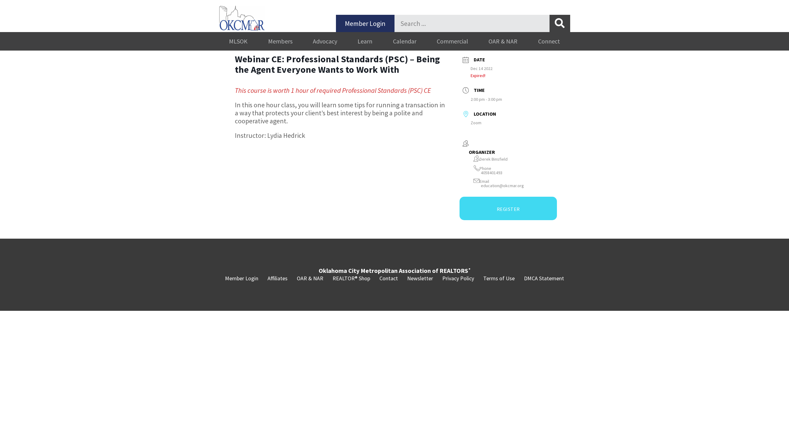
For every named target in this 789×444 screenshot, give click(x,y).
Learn (365, 41)
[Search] (560, 23)
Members (280, 41)
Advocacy (325, 41)
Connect (549, 41)
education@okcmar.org (502, 185)
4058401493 (491, 173)
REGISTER (508, 209)
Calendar (404, 41)
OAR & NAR (503, 41)
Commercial (452, 41)
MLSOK (238, 41)
